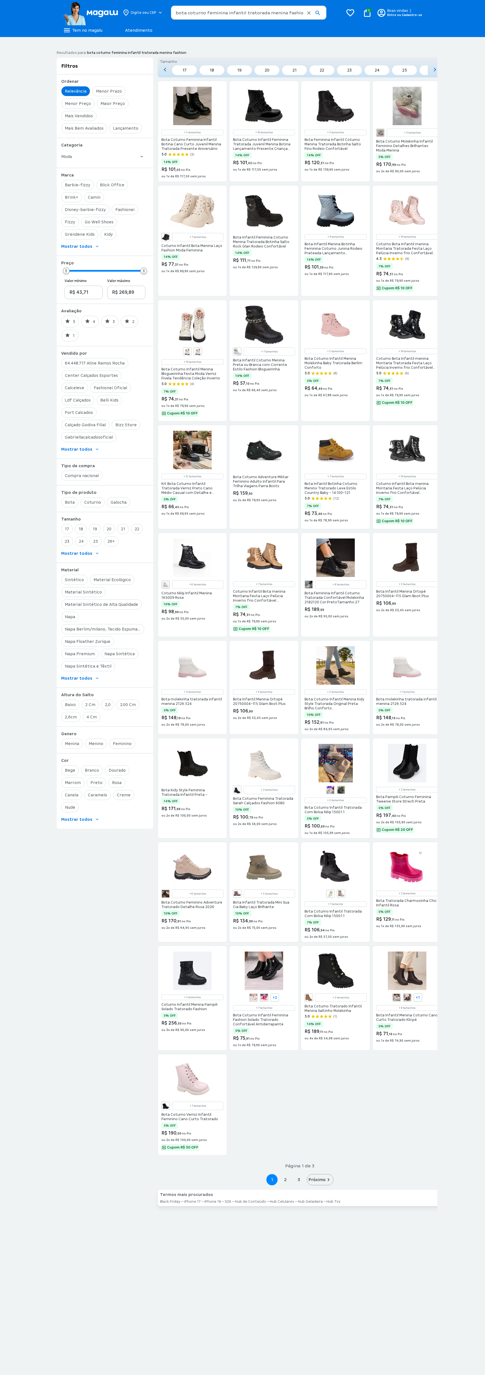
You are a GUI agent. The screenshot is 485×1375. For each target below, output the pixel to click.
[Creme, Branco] (380, 133)
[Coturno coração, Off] (253, 997)
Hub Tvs (333, 1202)
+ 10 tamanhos (264, 132)
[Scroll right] (435, 69)
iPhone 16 (212, 1202)
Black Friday (170, 1202)
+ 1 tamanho (407, 692)
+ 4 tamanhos (336, 236)
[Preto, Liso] (341, 790)
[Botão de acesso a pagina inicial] (90, 12)
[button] (309, 13)
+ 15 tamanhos (192, 476)
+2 (275, 998)
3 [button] (299, 1179)
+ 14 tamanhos (407, 236)
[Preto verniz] (165, 1106)
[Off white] (330, 894)
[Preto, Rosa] (165, 894)
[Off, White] (187, 351)
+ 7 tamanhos (198, 237)
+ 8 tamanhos (341, 584)
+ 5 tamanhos (192, 132)
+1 (418, 998)
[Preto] (165, 237)
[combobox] (248, 13)
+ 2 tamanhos (335, 692)
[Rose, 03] (165, 584)
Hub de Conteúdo (250, 1202)
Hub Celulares (282, 1202)
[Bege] (396, 997)
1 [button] (272, 1179)
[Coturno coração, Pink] (264, 997)
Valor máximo (118, 281)
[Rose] (341, 894)
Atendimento (138, 30)
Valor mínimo (76, 281)
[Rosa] (237, 894)
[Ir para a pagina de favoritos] (350, 12)
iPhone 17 (192, 1202)
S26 (228, 1202)
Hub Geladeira (310, 1202)
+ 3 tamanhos (335, 132)
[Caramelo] (309, 997)
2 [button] (285, 1179)
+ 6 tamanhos (197, 584)
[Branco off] (309, 584)
